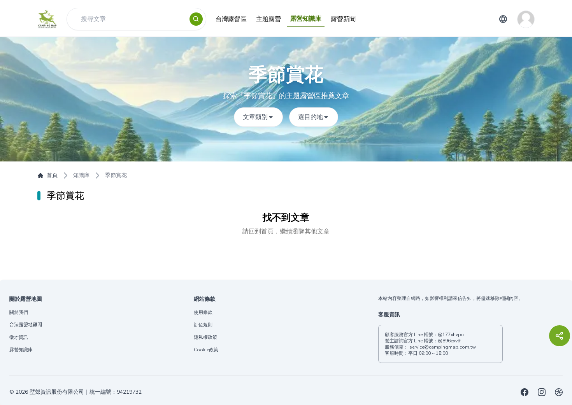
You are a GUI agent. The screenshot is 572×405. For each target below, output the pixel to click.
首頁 (52, 175)
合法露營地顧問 (25, 325)
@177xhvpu (451, 334)
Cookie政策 (206, 350)
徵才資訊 (18, 337)
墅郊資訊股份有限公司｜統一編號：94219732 (86, 392)
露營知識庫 (21, 350)
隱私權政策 (205, 337)
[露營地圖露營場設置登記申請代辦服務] (559, 392)
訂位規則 (203, 325)
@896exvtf (449, 341)
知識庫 (81, 175)
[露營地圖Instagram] (542, 392)
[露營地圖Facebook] (524, 392)
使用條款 (203, 312)
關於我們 (18, 312)
